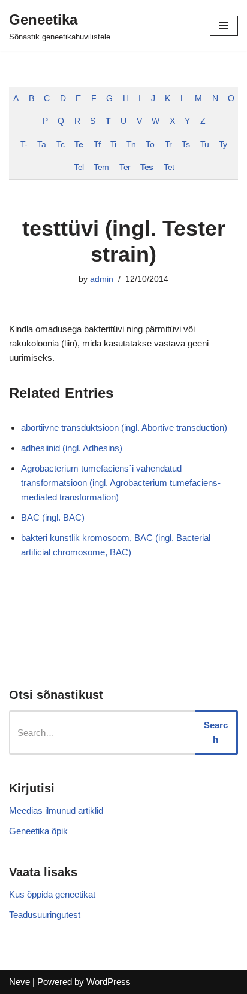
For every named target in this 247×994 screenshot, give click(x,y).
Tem (101, 167)
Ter (124, 167)
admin (101, 279)
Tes (146, 167)
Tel (78, 167)
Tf (97, 144)
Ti (113, 144)
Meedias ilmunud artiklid (56, 810)
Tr (168, 144)
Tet (169, 167)
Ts (185, 144)
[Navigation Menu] (224, 26)
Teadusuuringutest (44, 915)
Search (216, 732)
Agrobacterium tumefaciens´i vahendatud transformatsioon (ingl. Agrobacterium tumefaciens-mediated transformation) (121, 482)
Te (78, 144)
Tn (130, 144)
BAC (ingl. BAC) (53, 517)
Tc (60, 144)
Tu (204, 144)
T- (23, 144)
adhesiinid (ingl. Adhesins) (71, 448)
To (150, 144)
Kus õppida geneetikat (52, 894)
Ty (223, 144)
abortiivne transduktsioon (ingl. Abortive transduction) (124, 427)
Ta (41, 144)
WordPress (108, 982)
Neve (19, 982)
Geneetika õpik (38, 831)
